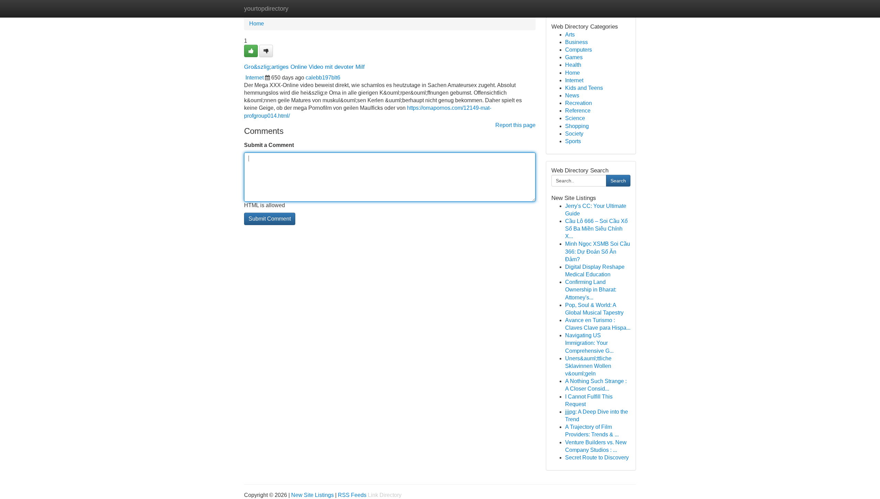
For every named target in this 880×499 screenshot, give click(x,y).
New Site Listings (312, 495)
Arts (570, 35)
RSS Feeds (352, 495)
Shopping (577, 126)
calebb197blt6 (323, 78)
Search (618, 180)
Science (575, 118)
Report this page (515, 125)
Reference (578, 111)
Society (574, 134)
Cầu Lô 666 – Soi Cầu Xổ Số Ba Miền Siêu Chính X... (596, 228)
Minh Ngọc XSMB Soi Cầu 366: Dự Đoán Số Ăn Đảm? (597, 251)
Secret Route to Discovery (597, 457)
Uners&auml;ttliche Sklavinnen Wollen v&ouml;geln (588, 365)
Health (573, 65)
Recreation (578, 103)
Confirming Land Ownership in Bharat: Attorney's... (590, 289)
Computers (578, 50)
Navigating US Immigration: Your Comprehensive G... (589, 342)
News (572, 95)
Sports (573, 141)
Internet (254, 78)
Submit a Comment (269, 145)
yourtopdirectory (266, 8)
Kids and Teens (584, 88)
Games (574, 57)
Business (576, 42)
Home (256, 23)
